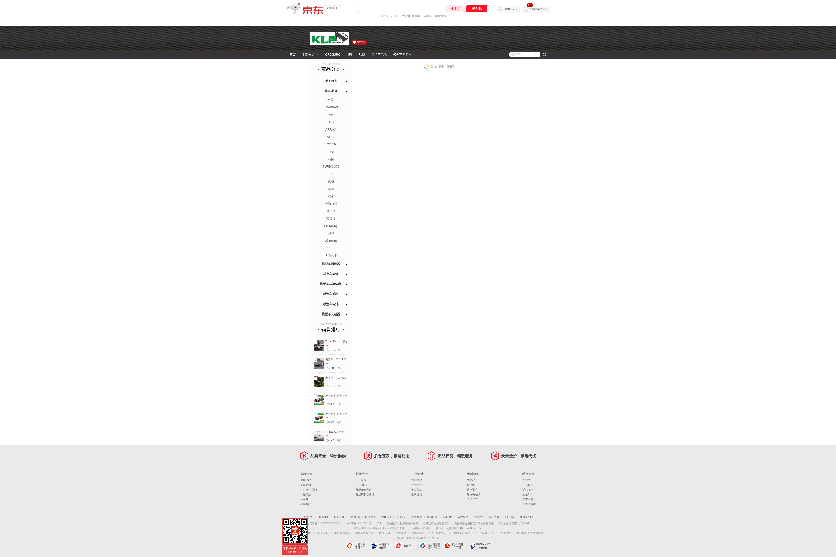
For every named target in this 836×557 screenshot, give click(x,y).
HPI (349, 54)
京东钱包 (421, 537)
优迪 (331, 181)
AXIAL (331, 137)
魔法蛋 (385, 16)
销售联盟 (432, 516)
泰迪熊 (416, 16)
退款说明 (472, 489)
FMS (361, 54)
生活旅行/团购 (308, 489)
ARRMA (330, 129)
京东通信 (527, 499)
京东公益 (509, 516)
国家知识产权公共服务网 (479, 545)
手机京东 (401, 516)
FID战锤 (331, 255)
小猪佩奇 (427, 16)
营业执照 (505, 533)
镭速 (331, 196)
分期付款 (416, 489)
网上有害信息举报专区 (430, 545)
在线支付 (416, 484)
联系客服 (305, 504)
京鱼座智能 (529, 504)
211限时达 (362, 484)
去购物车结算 (537, 8)
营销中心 (386, 516)
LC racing (331, 240)
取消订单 (472, 499)
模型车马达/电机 (331, 284)
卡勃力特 (331, 203)
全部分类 (308, 54)
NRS (331, 188)
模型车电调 (331, 274)
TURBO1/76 (331, 166)
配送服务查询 (364, 489)
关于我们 (308, 516)
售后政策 (472, 480)
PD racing (331, 226)
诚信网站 (406, 545)
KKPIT (331, 248)
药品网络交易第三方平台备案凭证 (474, 523)
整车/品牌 (330, 91)
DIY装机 (527, 484)
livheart (405, 16)
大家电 (304, 499)
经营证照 (401, 533)
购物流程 (305, 480)
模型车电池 (379, 54)
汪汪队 (395, 16)
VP (331, 114)
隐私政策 (494, 516)
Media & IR (526, 516)
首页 (293, 54)
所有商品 (331, 81)
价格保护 (472, 484)
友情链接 (416, 516)
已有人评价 (333, 350)
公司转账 (416, 494)
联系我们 (324, 516)
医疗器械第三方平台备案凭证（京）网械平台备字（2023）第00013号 (453, 533)
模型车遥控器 (331, 264)
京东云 (436, 537)
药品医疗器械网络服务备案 (402, 523)
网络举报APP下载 (454, 545)
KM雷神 (331, 100)
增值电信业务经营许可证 (531, 533)
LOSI (330, 122)
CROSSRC (332, 54)
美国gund (440, 16)
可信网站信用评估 (357, 545)
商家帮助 (370, 516)
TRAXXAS (331, 107)
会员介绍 (305, 484)
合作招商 (355, 516)
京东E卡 (527, 494)
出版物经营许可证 (420, 528)
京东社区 (447, 516)
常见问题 (305, 494)
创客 (331, 233)
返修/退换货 (474, 494)
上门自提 (361, 480)
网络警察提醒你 (381, 545)
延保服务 (527, 489)
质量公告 (478, 516)
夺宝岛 (526, 480)
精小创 (330, 211)
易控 (331, 159)
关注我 (361, 42)
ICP (379, 523)
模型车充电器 (402, 54)
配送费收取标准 (365, 494)
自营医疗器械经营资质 (436, 523)
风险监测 (463, 516)
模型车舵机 (331, 294)
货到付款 (416, 480)
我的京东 (509, 8)
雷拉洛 (330, 218)
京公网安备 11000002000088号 (323, 523)
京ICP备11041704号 (359, 523)
